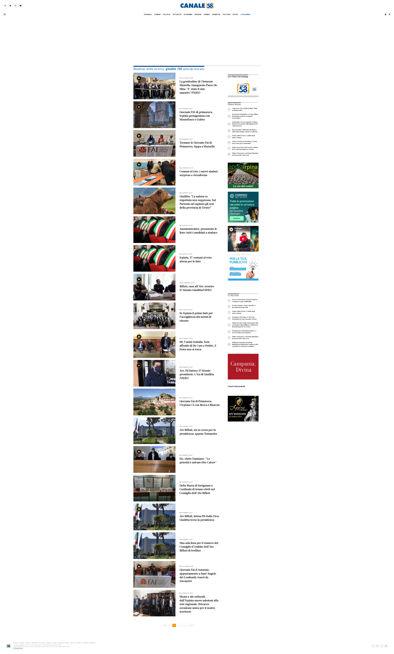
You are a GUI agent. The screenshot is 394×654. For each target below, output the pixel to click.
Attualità (177, 14)
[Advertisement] (197, 46)
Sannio (207, 14)
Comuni (157, 14)
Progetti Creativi (57, 645)
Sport (235, 14)
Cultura (226, 14)
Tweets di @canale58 (236, 386)
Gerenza (78, 643)
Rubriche (216, 14)
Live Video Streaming (238, 76)
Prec (165, 625)
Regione (198, 14)
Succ (191, 625)
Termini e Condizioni (88, 643)
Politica (166, 14)
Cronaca (148, 14)
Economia (188, 14)
